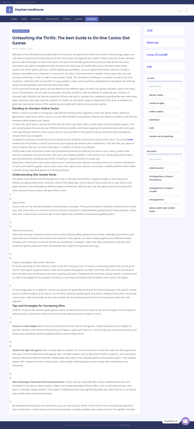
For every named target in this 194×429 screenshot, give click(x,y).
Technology (52, 19)
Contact (91, 19)
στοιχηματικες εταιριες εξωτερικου (161, 178)
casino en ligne (156, 103)
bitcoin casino (156, 95)
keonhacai (154, 119)
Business (36, 19)
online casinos (156, 111)
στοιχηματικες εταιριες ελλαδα (161, 190)
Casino (79, 19)
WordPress (125, 425)
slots (151, 128)
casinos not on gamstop (161, 136)
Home (14, 19)
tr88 (149, 66)
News (24, 19)
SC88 (149, 30)
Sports (67, 19)
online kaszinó (156, 168)
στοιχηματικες (156, 199)
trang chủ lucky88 (157, 54)
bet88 (130, 139)
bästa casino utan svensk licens (162, 209)
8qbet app (153, 42)
